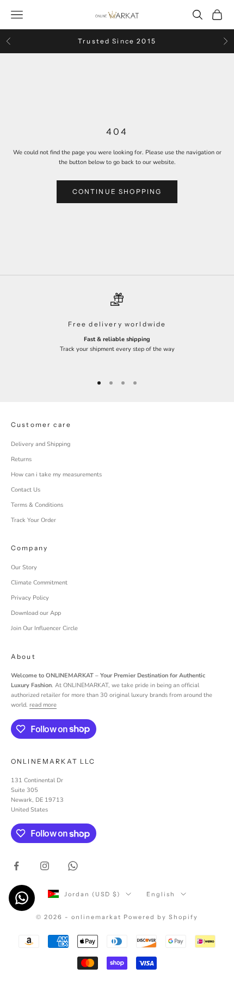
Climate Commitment (39, 583)
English (160, 894)
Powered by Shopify (161, 917)
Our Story (24, 567)
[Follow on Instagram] (44, 865)
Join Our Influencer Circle (44, 628)
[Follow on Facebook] (16, 865)
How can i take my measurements (56, 474)
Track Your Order (33, 520)
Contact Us (25, 490)
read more (43, 705)
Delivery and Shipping (40, 444)
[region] (117, 328)
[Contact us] (22, 898)
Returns (21, 459)
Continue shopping (117, 191)
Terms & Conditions (37, 505)
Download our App (36, 613)
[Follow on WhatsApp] (72, 865)
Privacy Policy (30, 598)
